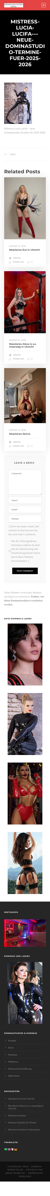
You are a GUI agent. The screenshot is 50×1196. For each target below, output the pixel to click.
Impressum (14, 1075)
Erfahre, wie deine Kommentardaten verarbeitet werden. (24, 600)
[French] (12, 1149)
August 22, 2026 (17, 430)
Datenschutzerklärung (19, 1068)
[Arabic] (5, 1149)
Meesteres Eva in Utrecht (24, 249)
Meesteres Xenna (19, 433)
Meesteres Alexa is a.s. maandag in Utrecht (22, 345)
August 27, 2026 (17, 246)
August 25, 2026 (17, 340)
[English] (9, 1149)
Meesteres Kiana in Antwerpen (24, 1129)
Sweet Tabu (25, 936)
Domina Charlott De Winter (22, 1122)
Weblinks (25, 1176)
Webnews (13, 1061)
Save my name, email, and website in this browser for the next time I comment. (23, 530)
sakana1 (17, 258)
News (11, 1047)
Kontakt (12, 1040)
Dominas (12, 1054)
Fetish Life (18, 262)
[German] (15, 1149)
